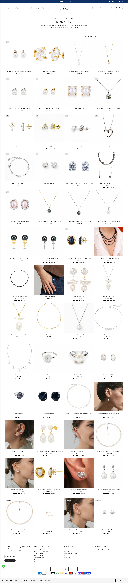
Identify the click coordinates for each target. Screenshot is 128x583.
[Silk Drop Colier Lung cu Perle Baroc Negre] (108, 241)
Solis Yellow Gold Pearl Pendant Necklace (108, 71)
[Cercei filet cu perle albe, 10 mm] (19, 473)
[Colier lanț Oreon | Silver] (107, 340)
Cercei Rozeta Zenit (79, 108)
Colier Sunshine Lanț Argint (108, 296)
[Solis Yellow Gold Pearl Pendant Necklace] (108, 54)
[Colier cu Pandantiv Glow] (79, 318)
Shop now (69, 1)
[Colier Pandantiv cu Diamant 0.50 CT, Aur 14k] (108, 91)
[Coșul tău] (122, 8)
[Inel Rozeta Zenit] (49, 358)
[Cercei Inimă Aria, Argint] (49, 166)
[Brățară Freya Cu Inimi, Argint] (19, 166)
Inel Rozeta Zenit (49, 375)
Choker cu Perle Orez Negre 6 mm (19, 296)
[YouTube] (119, 1)
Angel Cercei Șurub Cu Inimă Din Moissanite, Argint (79, 145)
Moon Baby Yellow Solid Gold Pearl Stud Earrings (19, 71)
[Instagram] (113, 1)
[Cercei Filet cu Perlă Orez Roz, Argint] (19, 204)
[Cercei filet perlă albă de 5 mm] (49, 513)
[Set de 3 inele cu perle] (49, 279)
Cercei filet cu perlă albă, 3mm (78, 451)
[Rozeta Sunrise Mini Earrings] (49, 54)
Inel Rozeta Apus (19, 413)
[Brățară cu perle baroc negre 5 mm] (108, 166)
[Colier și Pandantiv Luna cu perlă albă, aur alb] (108, 204)
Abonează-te (10, 560)
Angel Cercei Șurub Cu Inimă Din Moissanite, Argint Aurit (49, 145)
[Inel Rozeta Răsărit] (79, 358)
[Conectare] (119, 8)
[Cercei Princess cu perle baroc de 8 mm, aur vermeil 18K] (49, 434)
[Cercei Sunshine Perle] (79, 279)
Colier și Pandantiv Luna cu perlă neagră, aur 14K (49, 221)
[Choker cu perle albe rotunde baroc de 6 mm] (108, 434)
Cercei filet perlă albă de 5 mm (49, 529)
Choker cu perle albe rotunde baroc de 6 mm (108, 451)
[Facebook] (109, 1)
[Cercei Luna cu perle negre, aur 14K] (19, 241)
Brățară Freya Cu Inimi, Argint (19, 183)
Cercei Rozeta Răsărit (108, 375)
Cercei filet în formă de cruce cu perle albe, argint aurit (19, 145)
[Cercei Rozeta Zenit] (79, 91)
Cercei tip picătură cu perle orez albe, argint (109, 489)
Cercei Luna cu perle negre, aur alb (49, 258)
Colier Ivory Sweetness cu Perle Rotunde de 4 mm (78, 413)
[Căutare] (116, 8)
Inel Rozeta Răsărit (79, 375)
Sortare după (88, 32)
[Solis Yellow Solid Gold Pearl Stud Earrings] (49, 91)
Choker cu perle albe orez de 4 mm (19, 529)
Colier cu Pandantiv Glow (79, 334)
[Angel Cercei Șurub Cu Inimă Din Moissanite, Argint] (79, 128)
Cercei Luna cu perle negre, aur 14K (19, 258)
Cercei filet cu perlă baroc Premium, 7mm (108, 529)
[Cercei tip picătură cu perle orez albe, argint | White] (107, 495)
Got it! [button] (120, 580)
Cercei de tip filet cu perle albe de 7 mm (79, 529)
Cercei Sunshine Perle (78, 296)
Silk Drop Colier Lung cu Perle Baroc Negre (108, 258)
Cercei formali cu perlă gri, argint (79, 489)
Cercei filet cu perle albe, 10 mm (19, 489)
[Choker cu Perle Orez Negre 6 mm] (19, 279)
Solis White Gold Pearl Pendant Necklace (79, 71)
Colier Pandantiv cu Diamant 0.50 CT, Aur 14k (108, 108)
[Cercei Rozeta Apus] (49, 396)
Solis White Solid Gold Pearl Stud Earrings (19, 108)
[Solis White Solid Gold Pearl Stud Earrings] (19, 91)
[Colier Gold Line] (49, 318)
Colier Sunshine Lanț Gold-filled (19, 334)
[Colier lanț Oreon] (108, 318)
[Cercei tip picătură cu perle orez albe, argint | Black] (109, 495)
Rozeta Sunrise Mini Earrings (49, 71)
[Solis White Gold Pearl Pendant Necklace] (79, 54)
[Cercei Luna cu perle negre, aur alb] (49, 241)
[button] (46, 149)
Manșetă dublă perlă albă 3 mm (19, 451)
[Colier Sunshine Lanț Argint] (108, 279)
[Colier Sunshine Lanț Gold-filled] (19, 318)
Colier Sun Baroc (19, 375)
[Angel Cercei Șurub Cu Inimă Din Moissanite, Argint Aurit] (49, 128)
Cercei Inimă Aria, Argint (49, 183)
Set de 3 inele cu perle (49, 296)
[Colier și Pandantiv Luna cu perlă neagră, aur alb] (79, 204)
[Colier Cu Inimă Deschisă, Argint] (108, 128)
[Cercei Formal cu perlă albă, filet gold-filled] (49, 473)
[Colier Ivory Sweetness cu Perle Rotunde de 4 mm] (79, 396)
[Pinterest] (116, 1)
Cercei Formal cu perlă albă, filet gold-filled (49, 489)
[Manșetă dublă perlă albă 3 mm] (19, 434)
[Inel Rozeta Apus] (19, 396)
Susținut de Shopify (69, 576)
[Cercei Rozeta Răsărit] (108, 358)
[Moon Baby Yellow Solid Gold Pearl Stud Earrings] (19, 54)
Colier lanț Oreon (108, 334)
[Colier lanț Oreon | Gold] (109, 340)
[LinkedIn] (122, 1)
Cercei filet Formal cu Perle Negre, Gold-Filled (79, 258)
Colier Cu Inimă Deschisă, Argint (108, 145)
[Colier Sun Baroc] (19, 358)
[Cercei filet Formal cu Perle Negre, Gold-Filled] (79, 241)
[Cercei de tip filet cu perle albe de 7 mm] (79, 513)
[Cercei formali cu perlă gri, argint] (79, 473)
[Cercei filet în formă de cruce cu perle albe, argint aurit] (19, 128)
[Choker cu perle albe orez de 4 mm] (19, 513)
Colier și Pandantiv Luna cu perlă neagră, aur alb (79, 221)
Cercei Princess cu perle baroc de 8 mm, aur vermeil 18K (49, 451)
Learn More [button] (48, 580)
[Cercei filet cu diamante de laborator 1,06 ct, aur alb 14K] (79, 166)
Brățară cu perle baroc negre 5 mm (108, 183)
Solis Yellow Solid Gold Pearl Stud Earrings (49, 108)
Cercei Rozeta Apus (49, 413)
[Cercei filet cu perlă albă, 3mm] (79, 434)
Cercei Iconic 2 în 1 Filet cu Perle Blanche (108, 413)
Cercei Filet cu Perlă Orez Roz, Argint (19, 221)
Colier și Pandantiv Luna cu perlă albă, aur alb (108, 221)
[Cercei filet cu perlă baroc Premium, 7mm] (108, 513)
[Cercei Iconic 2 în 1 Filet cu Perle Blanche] (108, 396)
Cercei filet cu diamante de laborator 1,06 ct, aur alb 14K (79, 183)
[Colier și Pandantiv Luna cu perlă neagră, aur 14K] (49, 204)
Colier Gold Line (49, 334)
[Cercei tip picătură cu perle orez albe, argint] (108, 473)
